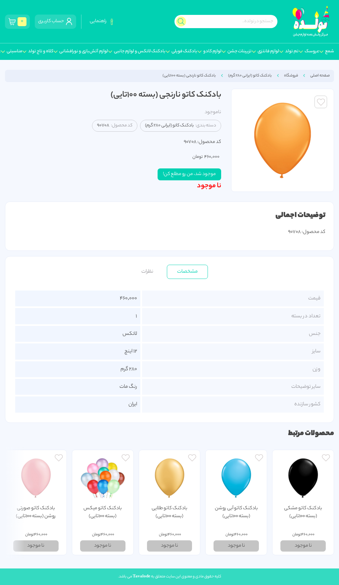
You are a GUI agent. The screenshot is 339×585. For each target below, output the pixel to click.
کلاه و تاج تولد (40, 51)
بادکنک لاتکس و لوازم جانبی (140, 51)
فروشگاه (291, 75)
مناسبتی (14, 51)
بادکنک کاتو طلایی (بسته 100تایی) (169, 512)
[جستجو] (181, 21)
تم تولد (292, 51)
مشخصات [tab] (187, 271)
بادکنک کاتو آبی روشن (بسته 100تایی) (236, 512)
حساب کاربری (51, 21)
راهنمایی (99, 21)
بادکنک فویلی (184, 51)
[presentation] (15, 502)
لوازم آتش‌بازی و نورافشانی (83, 51)
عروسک (312, 51)
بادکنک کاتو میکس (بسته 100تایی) (102, 512)
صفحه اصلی (320, 75)
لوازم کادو (212, 51)
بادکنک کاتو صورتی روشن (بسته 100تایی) (36, 512)
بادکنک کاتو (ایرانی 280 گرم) (250, 75)
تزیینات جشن (239, 51)
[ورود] (326, 459)
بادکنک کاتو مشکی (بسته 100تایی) (303, 512)
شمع (329, 51)
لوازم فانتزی (268, 51)
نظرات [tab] (147, 271)
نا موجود (209, 186)
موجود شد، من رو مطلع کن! (189, 174)
